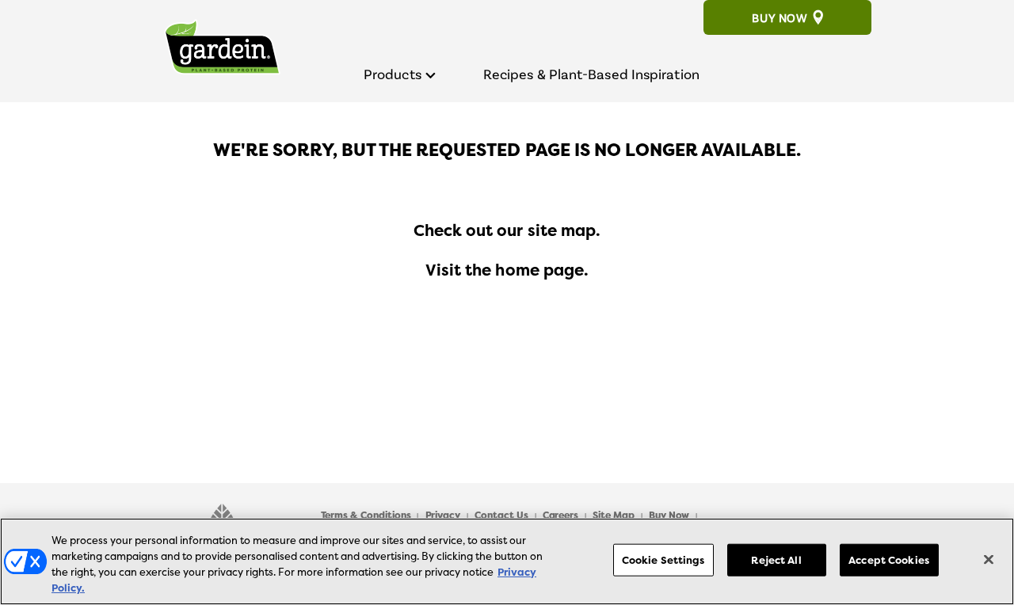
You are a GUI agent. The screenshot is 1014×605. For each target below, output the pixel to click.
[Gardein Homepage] (221, 50)
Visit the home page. (506, 270)
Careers (561, 516)
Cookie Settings (663, 560)
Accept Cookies (888, 560)
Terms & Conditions (366, 516)
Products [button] (392, 73)
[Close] (988, 559)
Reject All (776, 560)
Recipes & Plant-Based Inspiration (591, 74)
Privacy (443, 516)
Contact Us (501, 516)
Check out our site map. (507, 230)
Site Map (614, 516)
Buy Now (779, 17)
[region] (507, 561)
